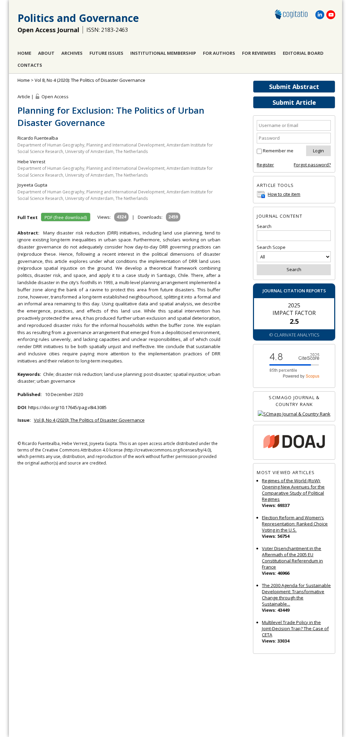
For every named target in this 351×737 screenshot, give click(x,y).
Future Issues (106, 53)
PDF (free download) (66, 217)
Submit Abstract (294, 86)
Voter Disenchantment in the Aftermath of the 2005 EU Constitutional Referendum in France (292, 557)
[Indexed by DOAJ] (294, 442)
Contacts (29, 65)
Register (265, 165)
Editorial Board (303, 53)
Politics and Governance (78, 18)
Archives (72, 53)
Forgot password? (312, 165)
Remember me (278, 151)
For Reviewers (259, 53)
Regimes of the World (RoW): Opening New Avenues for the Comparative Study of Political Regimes (293, 490)
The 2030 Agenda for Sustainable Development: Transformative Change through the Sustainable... (296, 594)
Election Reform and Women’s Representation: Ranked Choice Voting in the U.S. (295, 523)
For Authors (219, 53)
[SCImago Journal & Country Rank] (294, 414)
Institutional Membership (163, 53)
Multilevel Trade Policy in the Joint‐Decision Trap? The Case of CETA (295, 628)
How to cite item (284, 194)
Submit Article (294, 102)
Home (24, 53)
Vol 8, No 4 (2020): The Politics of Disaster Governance (90, 80)
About (46, 53)
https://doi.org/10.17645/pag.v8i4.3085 (67, 407)
